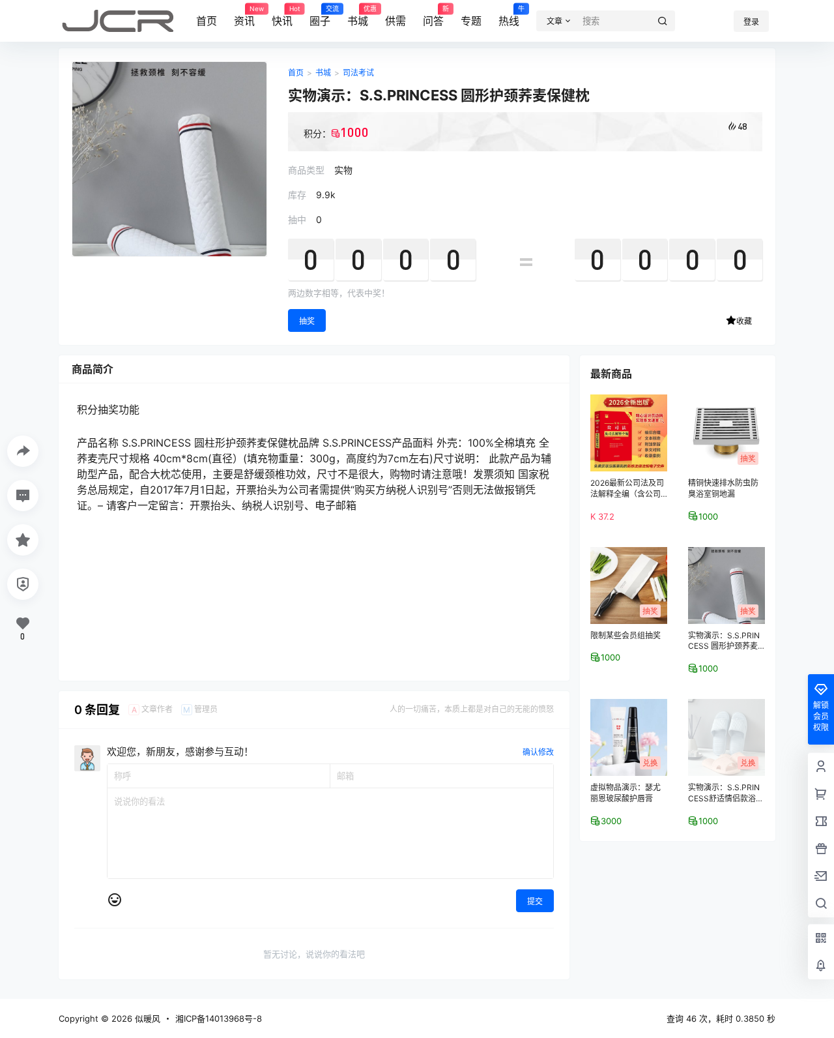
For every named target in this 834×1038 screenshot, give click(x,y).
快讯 (282, 16)
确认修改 (538, 752)
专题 (471, 20)
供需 (395, 20)
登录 (751, 22)
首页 (206, 20)
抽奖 (307, 321)
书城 (357, 16)
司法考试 (358, 73)
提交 (535, 901)
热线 (508, 16)
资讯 (244, 16)
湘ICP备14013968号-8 (218, 1018)
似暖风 (146, 1018)
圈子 (319, 16)
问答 (433, 16)
